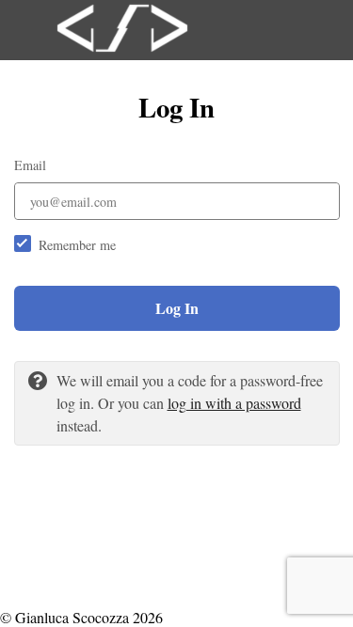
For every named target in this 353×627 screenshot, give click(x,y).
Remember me (77, 245)
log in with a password (234, 403)
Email (30, 165)
